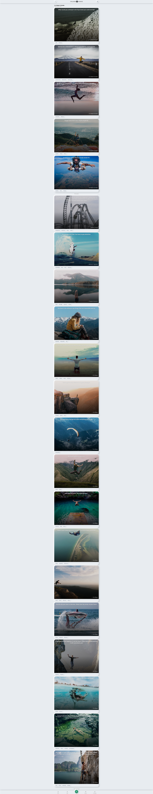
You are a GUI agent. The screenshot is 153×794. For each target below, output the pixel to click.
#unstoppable (71, 748)
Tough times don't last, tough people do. (76, 120)
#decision (64, 600)
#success (57, 526)
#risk (65, 415)
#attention (69, 267)
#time (61, 190)
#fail (56, 42)
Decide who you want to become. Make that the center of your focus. (76, 604)
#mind (57, 711)
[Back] (55, 1)
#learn (60, 600)
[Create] (76, 792)
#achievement (58, 79)
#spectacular (70, 79)
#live (56, 785)
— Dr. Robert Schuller (93, 39)
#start (57, 600)
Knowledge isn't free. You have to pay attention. (76, 234)
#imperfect (57, 116)
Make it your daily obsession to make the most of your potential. (76, 530)
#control (60, 711)
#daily (57, 563)
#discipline (57, 748)
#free (65, 267)
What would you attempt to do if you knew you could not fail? (76, 9)
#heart (62, 748)
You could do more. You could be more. (76, 493)
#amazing (64, 785)
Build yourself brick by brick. (76, 456)
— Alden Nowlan (94, 227)
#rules (60, 785)
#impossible (62, 341)
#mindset (66, 748)
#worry (69, 600)
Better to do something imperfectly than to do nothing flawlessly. (76, 83)
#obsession (66, 563)
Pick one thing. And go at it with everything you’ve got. (76, 419)
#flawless (62, 116)
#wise (68, 230)
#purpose (65, 304)
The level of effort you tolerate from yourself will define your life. (76, 345)
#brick (57, 489)
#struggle (60, 304)
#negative (62, 674)
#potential (61, 563)
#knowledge (58, 267)
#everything (58, 452)
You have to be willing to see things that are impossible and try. (76, 308)
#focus (57, 637)
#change (57, 415)
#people (57, 153)
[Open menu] (97, 1)
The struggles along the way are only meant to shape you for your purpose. (76, 272)
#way (56, 304)
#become (65, 637)
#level (65, 378)
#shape (69, 304)
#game (61, 415)
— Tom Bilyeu (95, 338)
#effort (57, 378)
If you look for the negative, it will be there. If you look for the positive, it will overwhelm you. (76, 642)
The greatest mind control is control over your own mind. (76, 678)
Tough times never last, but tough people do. (76, 157)
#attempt (60, 42)
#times (65, 153)
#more (64, 526)
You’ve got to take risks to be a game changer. (76, 382)
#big (61, 526)
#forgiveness (58, 230)
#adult (71, 230)
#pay (62, 267)
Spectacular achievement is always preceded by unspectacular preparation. (76, 47)
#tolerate (68, 378)
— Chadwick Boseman (93, 301)
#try (66, 341)
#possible (57, 341)
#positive (57, 674)
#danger (68, 785)
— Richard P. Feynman (93, 264)
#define (60, 378)
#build (60, 489)
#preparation (64, 79)
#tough (61, 153)
